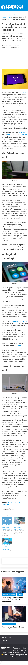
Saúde (20, 594)
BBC (8, 502)
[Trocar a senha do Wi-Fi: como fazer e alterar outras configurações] (19, 520)
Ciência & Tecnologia (8, 594)
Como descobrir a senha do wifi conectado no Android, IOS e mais (7, 527)
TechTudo (5, 505)
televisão (21, 133)
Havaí (19, 346)
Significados (15, 502)
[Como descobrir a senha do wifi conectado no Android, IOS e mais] (7, 520)
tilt (10, 505)
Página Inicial (6, 15)
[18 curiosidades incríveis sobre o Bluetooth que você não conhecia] (7, 541)
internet (24, 92)
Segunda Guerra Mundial (18, 321)
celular (9, 135)
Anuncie (4, 640)
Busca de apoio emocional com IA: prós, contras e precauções (12, 599)
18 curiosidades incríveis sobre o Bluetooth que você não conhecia (7, 547)
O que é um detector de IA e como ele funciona (13, 628)
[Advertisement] (14, 59)
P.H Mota (17, 45)
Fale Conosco (6, 638)
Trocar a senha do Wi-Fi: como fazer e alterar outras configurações (19, 527)
